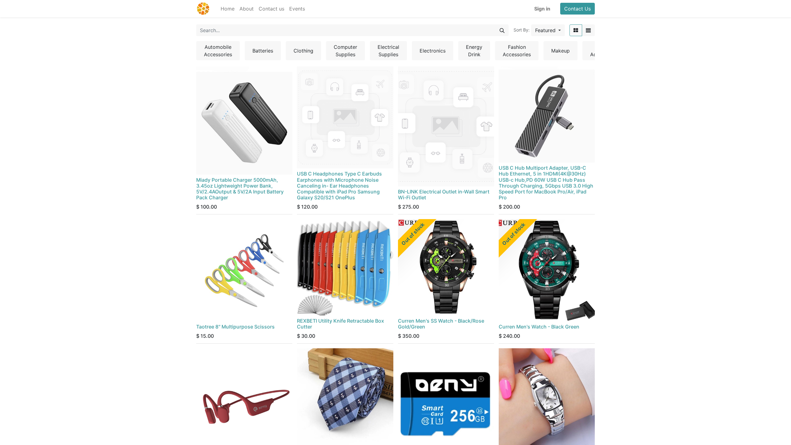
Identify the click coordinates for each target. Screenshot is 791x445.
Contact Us (577, 9)
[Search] (502, 30)
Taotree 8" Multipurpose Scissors (235, 327)
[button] (548, 30)
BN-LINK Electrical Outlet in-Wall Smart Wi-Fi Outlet (443, 195)
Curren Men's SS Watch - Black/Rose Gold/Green (441, 324)
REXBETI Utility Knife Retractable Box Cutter (340, 324)
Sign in (542, 9)
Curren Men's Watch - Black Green (539, 327)
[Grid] (575, 30)
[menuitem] (227, 8)
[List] (588, 30)
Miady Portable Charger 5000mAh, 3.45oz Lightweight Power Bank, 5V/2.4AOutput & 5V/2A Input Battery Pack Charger (240, 189)
